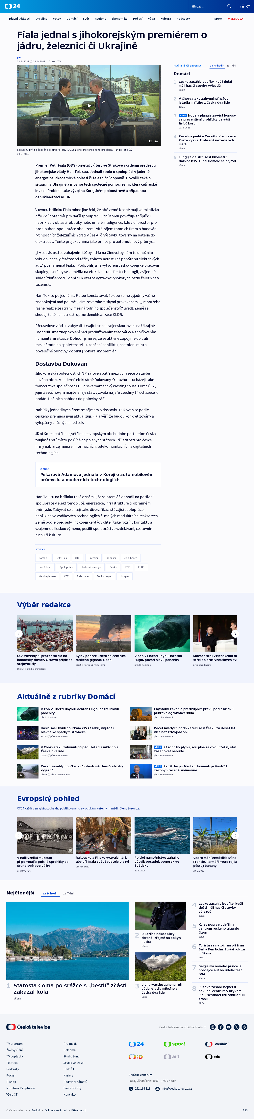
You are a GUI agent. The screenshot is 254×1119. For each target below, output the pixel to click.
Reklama (70, 1050)
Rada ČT (69, 1069)
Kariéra (68, 1075)
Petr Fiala (61, 558)
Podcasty (183, 18)
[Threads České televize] (244, 1027)
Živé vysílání (14, 1050)
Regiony (100, 18)
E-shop (11, 1082)
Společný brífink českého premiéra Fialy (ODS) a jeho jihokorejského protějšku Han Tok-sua (72, 149)
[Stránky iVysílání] (217, 1044)
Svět (86, 18)
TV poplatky (14, 1056)
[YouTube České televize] (228, 1027)
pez (19, 57)
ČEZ (66, 576)
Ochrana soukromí (56, 1110)
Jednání (111, 558)
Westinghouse (47, 576)
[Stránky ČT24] (136, 1044)
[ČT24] (12, 6)
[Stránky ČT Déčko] (136, 1056)
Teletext (12, 1063)
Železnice (83, 576)
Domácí (71, 18)
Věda (151, 18)
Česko (113, 567)
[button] (89, 105)
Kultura (166, 18)
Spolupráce (66, 567)
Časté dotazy (72, 1088)
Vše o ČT (12, 1094)
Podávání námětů (75, 1082)
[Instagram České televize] (213, 1027)
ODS (77, 558)
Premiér (93, 558)
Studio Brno (72, 1056)
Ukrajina (41, 18)
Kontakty (70, 1094)
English (36, 1110)
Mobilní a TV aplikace (20, 1088)
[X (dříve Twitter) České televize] (236, 1027)
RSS (245, 1110)
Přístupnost (78, 1110)
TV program (14, 1044)
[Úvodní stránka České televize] (28, 1027)
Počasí (137, 18)
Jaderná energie (91, 567)
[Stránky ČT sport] (174, 1044)
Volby (57, 18)
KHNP (141, 567)
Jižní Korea (130, 558)
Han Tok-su (45, 567)
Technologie (104, 576)
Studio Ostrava (74, 1063)
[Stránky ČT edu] (212, 1056)
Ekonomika (120, 18)
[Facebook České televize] (220, 1027)
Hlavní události (19, 18)
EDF (127, 567)
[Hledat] (229, 6)
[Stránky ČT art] (171, 1056)
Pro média (70, 1044)
